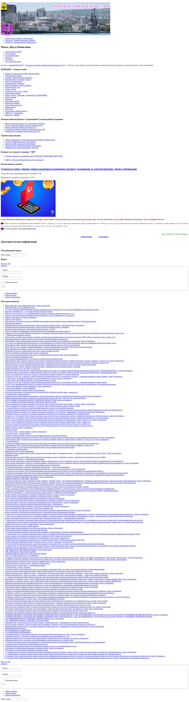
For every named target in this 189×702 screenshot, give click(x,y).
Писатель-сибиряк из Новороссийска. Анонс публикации (26, 353)
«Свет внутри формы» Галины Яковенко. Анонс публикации (28, 386)
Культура (8, 58)
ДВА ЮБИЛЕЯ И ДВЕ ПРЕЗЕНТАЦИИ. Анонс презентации (28, 550)
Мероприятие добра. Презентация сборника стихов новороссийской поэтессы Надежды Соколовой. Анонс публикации (50, 341)
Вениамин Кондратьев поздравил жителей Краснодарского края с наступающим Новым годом (40, 646)
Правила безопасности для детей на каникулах (22, 369)
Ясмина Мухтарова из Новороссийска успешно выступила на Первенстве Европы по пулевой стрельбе (44, 589)
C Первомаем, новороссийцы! (16, 449)
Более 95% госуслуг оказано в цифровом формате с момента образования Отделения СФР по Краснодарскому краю (48, 347)
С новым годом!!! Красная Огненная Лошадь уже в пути (26, 644)
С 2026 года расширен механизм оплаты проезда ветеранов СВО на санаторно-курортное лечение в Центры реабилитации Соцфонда (55, 595)
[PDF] (31, 177)
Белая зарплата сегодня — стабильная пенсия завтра (24, 459)
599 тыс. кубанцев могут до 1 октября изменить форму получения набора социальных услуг (39, 313)
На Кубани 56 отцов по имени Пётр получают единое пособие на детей (32, 351)
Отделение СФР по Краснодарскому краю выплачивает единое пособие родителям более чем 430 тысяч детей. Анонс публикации (54, 609)
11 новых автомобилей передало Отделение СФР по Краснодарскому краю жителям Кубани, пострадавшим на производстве (52, 443)
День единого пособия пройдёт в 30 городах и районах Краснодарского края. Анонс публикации (41, 355)
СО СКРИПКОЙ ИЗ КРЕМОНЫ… (18, 632)
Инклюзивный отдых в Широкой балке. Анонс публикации (27, 306)
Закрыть (4, 266)
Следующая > (103, 237)
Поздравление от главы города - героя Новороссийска (25, 565)
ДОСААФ (9, 59)
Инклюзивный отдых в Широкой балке (20, 308)
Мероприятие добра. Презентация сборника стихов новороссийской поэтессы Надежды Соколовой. (42, 345)
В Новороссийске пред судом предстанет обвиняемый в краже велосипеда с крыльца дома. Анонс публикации (46, 638)
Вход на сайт (5, 264)
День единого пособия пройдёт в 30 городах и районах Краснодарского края (34, 359)
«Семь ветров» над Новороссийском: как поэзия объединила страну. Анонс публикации (38, 378)
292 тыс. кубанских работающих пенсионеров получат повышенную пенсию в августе (37, 331)
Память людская (11, 430)
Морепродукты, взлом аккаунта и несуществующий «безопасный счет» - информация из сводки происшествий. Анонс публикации (54, 626)
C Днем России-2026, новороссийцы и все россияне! (25, 390)
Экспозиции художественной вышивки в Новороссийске (26, 650)
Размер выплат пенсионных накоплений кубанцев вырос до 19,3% (30, 329)
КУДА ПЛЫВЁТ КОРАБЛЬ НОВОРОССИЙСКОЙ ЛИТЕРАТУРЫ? (31, 402)
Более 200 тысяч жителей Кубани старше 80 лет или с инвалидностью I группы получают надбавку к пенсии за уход (49, 426)
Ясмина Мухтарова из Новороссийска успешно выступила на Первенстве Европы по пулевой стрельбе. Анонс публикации (51, 587)
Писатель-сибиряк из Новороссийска (19, 357)
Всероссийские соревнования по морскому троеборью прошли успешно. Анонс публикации (40, 495)
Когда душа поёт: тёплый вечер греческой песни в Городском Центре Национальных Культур (40, 512)
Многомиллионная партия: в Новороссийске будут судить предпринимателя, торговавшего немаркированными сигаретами (51, 585)
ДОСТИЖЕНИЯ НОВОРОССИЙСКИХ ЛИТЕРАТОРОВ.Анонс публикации (34, 619)
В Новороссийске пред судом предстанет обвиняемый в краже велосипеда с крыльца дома (39, 640)
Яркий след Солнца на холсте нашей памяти (21, 526)
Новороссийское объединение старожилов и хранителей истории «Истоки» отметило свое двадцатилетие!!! (45, 398)
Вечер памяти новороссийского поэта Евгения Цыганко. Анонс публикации (34, 528)
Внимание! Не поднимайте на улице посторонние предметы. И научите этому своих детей (39, 548)
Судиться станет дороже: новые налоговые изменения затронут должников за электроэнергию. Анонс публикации (69, 169)
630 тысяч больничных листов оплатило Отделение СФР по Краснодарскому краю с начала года (41, 392)
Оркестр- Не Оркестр (13, 319)
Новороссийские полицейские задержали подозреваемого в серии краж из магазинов (37, 538)
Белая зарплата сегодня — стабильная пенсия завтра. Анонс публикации (32, 465)
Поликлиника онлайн (13, 52)
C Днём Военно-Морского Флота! (18, 335)
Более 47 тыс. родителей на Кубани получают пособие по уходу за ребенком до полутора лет (40, 315)
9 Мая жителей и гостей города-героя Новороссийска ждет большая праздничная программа (39, 447)
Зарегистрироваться (12, 297)
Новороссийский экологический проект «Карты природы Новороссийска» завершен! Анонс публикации (44, 325)
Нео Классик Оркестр (13, 323)
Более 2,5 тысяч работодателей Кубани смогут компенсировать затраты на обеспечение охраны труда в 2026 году (47, 424)
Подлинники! (10, 54)
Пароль (5, 276)
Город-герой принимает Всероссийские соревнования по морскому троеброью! (35, 498)
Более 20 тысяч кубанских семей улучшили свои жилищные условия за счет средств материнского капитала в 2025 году (50, 613)
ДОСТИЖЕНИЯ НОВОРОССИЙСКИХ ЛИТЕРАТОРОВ (27, 621)
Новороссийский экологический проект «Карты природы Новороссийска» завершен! (37, 327)
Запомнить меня (11, 282)
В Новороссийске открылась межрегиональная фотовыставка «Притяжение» (34, 504)
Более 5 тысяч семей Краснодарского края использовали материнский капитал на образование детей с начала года (48, 422)
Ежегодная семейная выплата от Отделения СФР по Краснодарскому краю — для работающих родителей (45, 518)
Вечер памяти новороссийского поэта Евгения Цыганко (26, 530)
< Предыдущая (86, 237)
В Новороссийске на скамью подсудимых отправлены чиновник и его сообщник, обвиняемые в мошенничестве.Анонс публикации (55, 412)
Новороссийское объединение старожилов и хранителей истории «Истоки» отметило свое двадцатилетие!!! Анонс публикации (53, 396)
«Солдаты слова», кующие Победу (18, 433)
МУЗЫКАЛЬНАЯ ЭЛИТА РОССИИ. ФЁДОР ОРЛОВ (25, 554)
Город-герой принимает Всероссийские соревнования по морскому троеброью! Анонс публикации (42, 500)
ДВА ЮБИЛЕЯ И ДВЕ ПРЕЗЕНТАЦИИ (20, 552)
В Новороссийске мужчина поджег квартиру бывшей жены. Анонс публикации (35, 561)
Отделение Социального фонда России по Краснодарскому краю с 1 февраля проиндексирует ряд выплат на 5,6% (48, 605)
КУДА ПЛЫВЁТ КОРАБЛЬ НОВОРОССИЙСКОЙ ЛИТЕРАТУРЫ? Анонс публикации (38, 400)
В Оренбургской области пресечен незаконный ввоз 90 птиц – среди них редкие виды (37, 467)
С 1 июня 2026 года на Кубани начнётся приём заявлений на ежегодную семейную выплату (39, 408)
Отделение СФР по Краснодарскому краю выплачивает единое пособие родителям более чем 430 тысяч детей (46, 611)
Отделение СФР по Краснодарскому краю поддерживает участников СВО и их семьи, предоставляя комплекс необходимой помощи (55, 544)
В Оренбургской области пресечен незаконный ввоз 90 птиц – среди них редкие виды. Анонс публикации (45, 469)
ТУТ (34, 229)
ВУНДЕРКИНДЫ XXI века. (15, 628)
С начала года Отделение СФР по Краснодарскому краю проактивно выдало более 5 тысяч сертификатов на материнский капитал (54, 471)
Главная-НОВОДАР (15, 65)
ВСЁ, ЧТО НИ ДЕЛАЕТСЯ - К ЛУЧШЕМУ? (22, 556)
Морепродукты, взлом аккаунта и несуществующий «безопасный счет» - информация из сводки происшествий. (47, 622)
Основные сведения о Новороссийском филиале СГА (45, 65)
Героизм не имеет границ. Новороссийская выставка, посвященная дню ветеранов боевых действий (42, 367)
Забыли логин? (11, 295)
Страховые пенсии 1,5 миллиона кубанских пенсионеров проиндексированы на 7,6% (37, 636)
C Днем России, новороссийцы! (17, 394)
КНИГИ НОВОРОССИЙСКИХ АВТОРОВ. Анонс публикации (29, 477)
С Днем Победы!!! (12, 441)
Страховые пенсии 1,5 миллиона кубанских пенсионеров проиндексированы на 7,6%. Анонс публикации (45, 634)
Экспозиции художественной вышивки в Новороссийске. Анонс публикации (34, 648)
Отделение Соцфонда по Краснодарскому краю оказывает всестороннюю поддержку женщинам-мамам (44, 532)
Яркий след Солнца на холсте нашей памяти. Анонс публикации (29, 524)
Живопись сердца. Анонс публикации (19, 451)
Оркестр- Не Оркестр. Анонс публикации (21, 317)
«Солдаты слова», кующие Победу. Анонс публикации (25, 432)
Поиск (3, 255)
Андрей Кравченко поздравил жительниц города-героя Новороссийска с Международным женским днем (44, 540)
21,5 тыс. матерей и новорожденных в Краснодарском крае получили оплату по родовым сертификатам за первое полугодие (52, 309)
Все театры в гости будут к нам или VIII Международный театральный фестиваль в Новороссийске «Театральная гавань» (50, 321)
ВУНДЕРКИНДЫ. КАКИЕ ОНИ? (18, 630)
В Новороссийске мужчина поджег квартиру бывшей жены (27, 563)
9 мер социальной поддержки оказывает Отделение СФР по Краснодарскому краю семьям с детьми (42, 406)
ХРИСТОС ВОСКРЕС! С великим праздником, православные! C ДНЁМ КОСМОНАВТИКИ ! (41, 493)
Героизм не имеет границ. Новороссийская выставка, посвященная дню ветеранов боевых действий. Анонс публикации (50, 365)
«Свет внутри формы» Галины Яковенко (20, 388)
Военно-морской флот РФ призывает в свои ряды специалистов (29, 508)
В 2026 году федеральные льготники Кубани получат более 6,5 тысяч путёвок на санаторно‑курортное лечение (47, 487)
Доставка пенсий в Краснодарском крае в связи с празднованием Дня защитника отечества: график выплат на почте (49, 571)
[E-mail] (34, 177)
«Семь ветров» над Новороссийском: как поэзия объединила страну (30, 380)
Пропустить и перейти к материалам (19, 38)
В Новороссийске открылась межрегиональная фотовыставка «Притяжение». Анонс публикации (41, 502)
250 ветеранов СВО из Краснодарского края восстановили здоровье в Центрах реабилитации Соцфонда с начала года (49, 445)
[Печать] (32, 177)
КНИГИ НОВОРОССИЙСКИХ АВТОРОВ (21, 479)
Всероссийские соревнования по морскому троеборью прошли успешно (32, 496)
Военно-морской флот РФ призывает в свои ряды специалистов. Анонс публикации (37, 506)
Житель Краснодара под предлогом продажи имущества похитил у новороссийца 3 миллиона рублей (43, 485)
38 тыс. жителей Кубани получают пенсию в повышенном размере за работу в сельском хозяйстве (42, 374)
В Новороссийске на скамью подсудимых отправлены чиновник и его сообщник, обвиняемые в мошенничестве (47, 414)
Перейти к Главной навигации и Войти (20, 40)
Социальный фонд (12, 56)
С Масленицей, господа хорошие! (18, 567)
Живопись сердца (11, 455)
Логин (5, 270)
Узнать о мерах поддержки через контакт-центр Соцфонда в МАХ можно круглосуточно (38, 536)
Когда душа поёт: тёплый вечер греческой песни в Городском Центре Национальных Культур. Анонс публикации (48, 510)
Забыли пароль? (11, 293)
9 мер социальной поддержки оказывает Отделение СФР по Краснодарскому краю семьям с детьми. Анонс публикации (50, 404)
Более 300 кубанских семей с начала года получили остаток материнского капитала (36, 339)
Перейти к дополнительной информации (20, 42)
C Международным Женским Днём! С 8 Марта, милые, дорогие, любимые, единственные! (39, 542)
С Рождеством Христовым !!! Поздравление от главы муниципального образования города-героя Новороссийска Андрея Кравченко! (55, 642)
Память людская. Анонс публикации (19, 428)
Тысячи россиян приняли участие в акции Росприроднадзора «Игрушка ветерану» (36, 435)
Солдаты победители (13, 61)
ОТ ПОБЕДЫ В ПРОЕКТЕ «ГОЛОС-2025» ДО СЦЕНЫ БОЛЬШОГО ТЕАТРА (35, 599)
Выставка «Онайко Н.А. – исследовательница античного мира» (29, 311)
